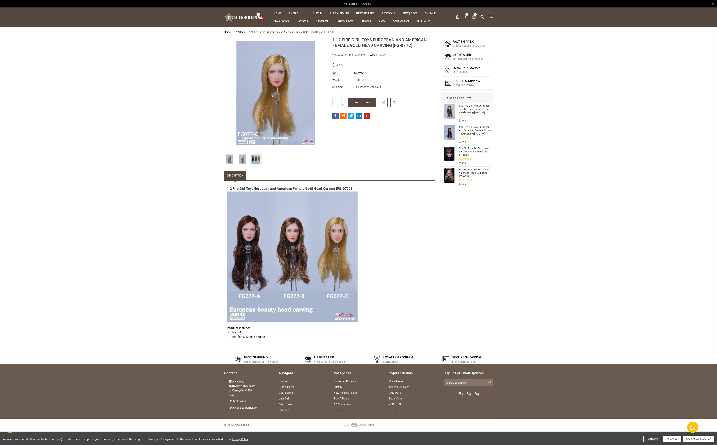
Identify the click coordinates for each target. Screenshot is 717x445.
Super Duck (395, 398)
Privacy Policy (240, 439)
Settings (652, 439)
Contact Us (401, 20)
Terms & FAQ (344, 20)
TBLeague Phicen (399, 386)
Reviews (302, 20)
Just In (317, 13)
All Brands (281, 20)
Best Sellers (365, 13)
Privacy (366, 20)
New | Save (410, 13)
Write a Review (378, 55)
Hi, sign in (424, 20)
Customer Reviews (345, 381)
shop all (295, 13)
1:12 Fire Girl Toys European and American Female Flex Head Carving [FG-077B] (474, 109)
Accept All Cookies (698, 439)
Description (235, 175)
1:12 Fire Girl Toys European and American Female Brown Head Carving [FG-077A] (475, 130)
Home (277, 13)
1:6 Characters (342, 404)
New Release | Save (345, 392)
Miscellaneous (397, 381)
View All (338, 410)
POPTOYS (395, 404)
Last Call (388, 13)
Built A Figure (339, 13)
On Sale (430, 13)
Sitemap (284, 410)
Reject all (672, 439)
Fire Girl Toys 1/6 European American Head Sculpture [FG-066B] (474, 173)
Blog (382, 20)
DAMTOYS (395, 392)
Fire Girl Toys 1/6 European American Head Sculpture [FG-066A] (474, 151)
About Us (322, 20)
